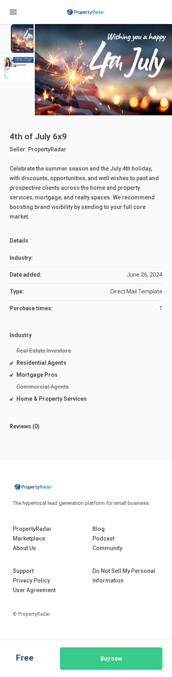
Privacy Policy (31, 580)
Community (107, 548)
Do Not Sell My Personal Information (123, 576)
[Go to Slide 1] (29, 38)
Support (23, 571)
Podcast (103, 538)
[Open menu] (13, 12)
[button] (103, 69)
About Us (24, 548)
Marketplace (29, 538)
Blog (98, 529)
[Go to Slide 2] (20, 68)
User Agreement (34, 590)
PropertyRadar (47, 149)
